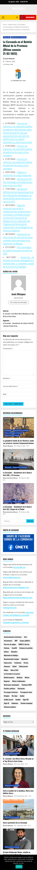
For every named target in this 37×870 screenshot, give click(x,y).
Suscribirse (30, 17)
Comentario (8, 348)
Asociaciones (8, 640)
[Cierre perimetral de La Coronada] (18, 809)
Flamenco (7, 666)
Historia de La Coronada (20, 467)
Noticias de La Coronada (18, 37)
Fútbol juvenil (23, 666)
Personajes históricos (11, 692)
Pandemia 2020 (27, 685)
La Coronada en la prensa (12, 674)
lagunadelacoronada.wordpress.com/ (18, 597)
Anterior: (18, 313)
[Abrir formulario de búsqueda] (17, 17)
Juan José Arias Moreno (11, 478)
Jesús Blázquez (10, 59)
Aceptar (19, 866)
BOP (16, 640)
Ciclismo (6, 648)
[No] (35, 862)
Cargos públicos (25, 640)
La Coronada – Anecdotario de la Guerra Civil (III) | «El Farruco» (17, 473)
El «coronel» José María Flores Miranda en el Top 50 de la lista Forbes (18, 759)
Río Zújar (14, 696)
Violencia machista (10, 707)
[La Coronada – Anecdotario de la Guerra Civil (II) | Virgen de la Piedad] (18, 493)
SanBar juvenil (8, 699)
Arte (25, 637)
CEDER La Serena (23, 644)
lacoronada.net (19, 567)
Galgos (6, 670)
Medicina (19, 677)
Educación (24, 659)
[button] (3, 17)
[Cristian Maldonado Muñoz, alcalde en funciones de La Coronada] (18, 839)
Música (27, 677)
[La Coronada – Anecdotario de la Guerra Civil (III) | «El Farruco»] (18, 459)
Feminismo (17, 663)
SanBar (22, 696)
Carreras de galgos (10, 644)
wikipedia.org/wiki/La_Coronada (16, 622)
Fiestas (26, 663)
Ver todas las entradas (18, 302)
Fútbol (14, 666)
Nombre (6, 378)
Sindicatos (15, 703)
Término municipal (26, 703)
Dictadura (14, 651)
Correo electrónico (10, 386)
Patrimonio (21, 688)
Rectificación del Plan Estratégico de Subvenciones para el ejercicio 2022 (17, 182)
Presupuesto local (26, 692)
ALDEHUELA (18, 8)
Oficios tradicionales (18, 681)
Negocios (7, 681)
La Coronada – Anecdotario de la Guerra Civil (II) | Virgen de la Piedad (17, 507)
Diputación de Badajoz (11, 655)
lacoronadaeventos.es (11, 577)
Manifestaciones (9, 677)
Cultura (6, 651)
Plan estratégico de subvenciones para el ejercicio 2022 (17, 250)
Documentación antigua (11, 659)
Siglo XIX (26, 699)
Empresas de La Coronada (20, 430)
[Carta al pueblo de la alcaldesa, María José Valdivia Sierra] (18, 777)
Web (4, 394)
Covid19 (14, 648)
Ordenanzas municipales (11, 685)
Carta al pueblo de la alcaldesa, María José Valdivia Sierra (18, 791)
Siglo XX (6, 703)
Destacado (7, 37)
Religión (6, 696)
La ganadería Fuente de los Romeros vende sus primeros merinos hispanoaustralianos (18, 441)
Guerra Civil (14, 670)
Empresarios (8, 663)
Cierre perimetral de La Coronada (15, 822)
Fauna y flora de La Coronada (13, 433)
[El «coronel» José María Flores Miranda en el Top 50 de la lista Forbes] (18, 745)
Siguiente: (18, 323)
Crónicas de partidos (26, 648)
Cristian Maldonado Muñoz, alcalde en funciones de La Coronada (16, 853)
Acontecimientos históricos (13, 637)
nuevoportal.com (10, 608)
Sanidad (17, 699)
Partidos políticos (9, 688)
